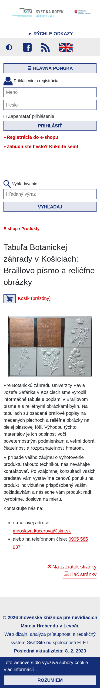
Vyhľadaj (50, 206)
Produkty (30, 228)
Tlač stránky (83, 574)
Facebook (27, 47)
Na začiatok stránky (74, 567)
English (65, 47)
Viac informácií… (21, 669)
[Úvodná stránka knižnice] (50, 12)
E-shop (10, 228)
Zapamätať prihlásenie (30, 116)
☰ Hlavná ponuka (50, 68)
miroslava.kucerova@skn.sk (42, 530)
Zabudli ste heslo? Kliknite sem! (42, 146)
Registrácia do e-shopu (32, 137)
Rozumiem (50, 680)
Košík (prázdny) (34, 298)
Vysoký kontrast (9, 47)
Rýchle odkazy (50, 33)
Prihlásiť (50, 125)
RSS (45, 47)
